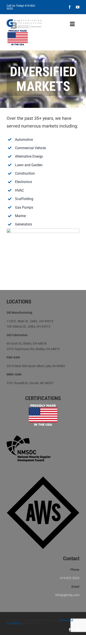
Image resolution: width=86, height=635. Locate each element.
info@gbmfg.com (67, 595)
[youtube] (77, 7)
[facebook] (69, 7)
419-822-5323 (69, 578)
